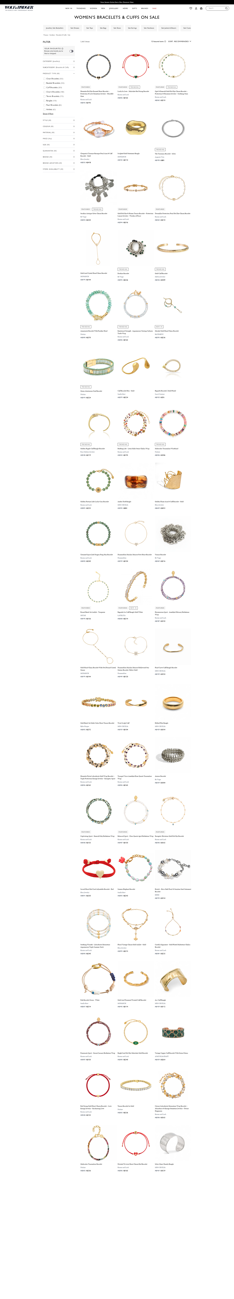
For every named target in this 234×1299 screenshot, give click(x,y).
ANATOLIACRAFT (162, 1056)
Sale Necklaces (149, 28)
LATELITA (122, 615)
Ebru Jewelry (84, 159)
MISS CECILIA (123, 505)
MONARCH (122, 157)
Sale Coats (187, 28)
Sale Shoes (117, 28)
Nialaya (83, 334)
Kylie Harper (84, 726)
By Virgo (83, 217)
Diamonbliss (122, 558)
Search (211, 8)
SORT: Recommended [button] (178, 41)
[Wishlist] (191, 8)
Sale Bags (103, 28)
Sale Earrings (132, 28)
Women (45, 35)
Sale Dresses (75, 28)
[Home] (19, 8)
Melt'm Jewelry (160, 277)
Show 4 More (48, 113)
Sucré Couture (160, 394)
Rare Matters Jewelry (87, 452)
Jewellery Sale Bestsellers (54, 28)
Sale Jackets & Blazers (168, 28)
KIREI (157, 895)
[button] (196, 8)
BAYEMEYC (159, 334)
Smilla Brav (121, 394)
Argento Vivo (159, 157)
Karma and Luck (86, 99)
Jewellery (52, 35)
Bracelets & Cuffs (61, 35)
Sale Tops (89, 28)
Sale (69, 35)
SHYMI (83, 615)
